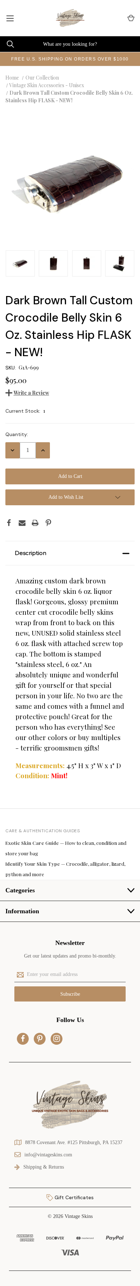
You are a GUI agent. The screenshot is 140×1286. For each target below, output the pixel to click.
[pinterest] (39, 1038)
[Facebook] (9, 523)
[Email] (22, 523)
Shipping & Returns (43, 1167)
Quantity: (16, 434)
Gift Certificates (73, 1197)
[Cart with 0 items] (130, 18)
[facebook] (23, 1038)
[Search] (7, 44)
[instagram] (56, 1038)
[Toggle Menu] (10, 18)
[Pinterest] (48, 523)
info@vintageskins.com (48, 1154)
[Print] (35, 523)
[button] (70, 553)
